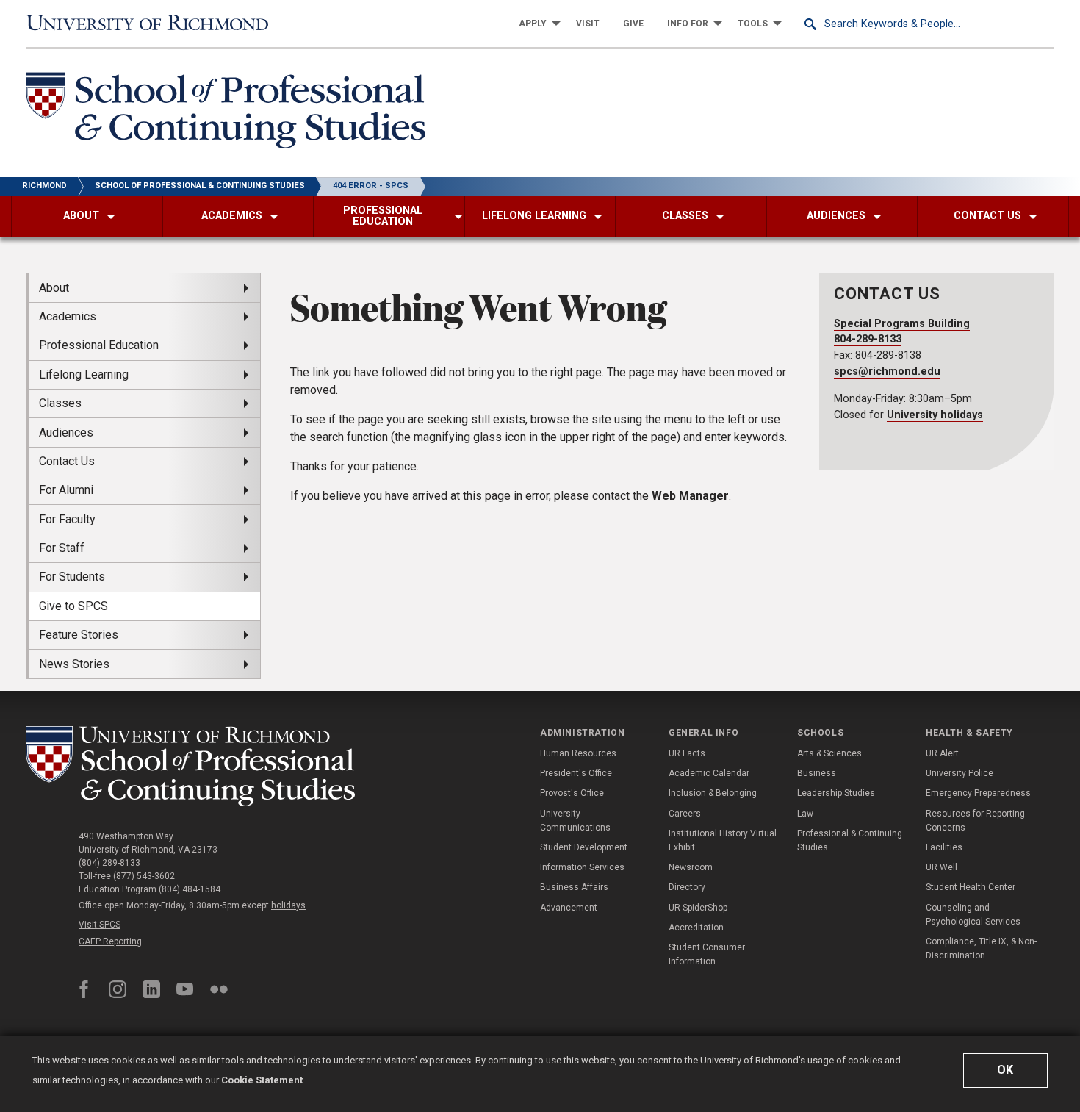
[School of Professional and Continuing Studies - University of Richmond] (190, 766)
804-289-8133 (867, 339)
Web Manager (690, 496)
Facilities (944, 847)
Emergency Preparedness (978, 793)
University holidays (935, 415)
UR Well (941, 867)
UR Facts (687, 753)
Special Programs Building (902, 324)
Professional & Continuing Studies (849, 840)
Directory (687, 887)
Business (816, 773)
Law (805, 813)
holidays (288, 905)
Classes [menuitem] (60, 403)
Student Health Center (970, 887)
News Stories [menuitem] (74, 664)
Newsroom (691, 867)
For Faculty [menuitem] (67, 519)
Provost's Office (572, 793)
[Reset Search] (1042, 23)
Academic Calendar (709, 773)
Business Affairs (574, 887)
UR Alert (942, 753)
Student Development (583, 847)
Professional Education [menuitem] (99, 345)
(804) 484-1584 (189, 889)
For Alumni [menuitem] (66, 490)
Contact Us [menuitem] (67, 461)
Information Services (582, 867)
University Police (959, 773)
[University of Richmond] (154, 23)
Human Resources (578, 753)
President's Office (576, 773)
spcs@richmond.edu (887, 371)
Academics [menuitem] (67, 316)
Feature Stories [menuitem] (78, 635)
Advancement (568, 908)
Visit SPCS (99, 924)
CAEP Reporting (110, 941)
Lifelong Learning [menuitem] (84, 374)
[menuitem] (535, 23)
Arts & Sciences (829, 753)
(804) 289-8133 (109, 863)
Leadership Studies (836, 793)
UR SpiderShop (698, 908)
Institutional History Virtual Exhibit (723, 840)
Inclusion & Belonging (713, 793)
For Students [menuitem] (72, 577)
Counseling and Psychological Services (973, 915)
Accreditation (696, 927)
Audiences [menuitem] (66, 433)
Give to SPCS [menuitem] (73, 606)
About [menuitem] (54, 288)
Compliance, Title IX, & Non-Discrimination (981, 948)
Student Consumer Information (707, 954)
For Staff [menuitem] (61, 548)
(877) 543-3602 (144, 876)
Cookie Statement (262, 1080)
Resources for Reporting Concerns (975, 820)
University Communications (575, 820)
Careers (685, 813)
